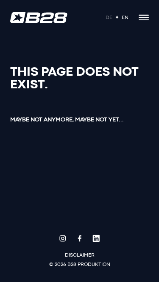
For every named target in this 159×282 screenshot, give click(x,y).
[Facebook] (79, 238)
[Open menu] (144, 18)
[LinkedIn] (96, 238)
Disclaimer (80, 255)
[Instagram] (62, 238)
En (125, 18)
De (109, 18)
